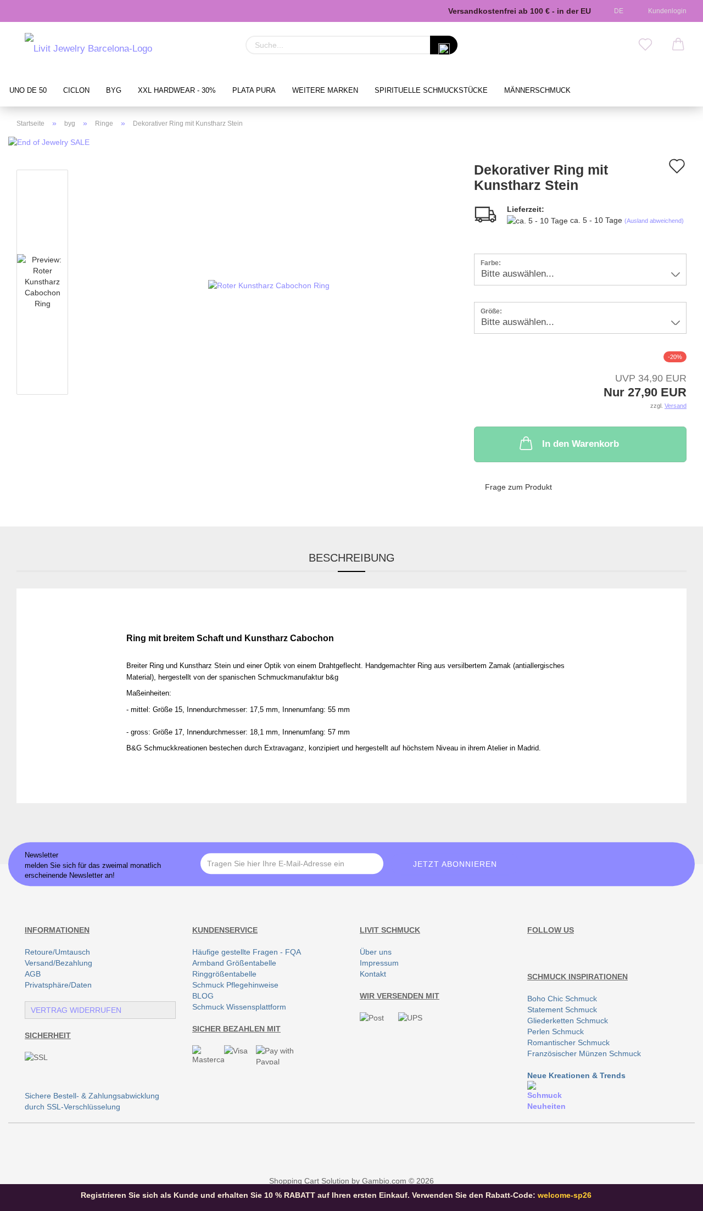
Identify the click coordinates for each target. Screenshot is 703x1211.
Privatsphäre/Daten (58, 984)
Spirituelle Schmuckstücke (431, 90)
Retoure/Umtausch (57, 952)
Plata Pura (254, 90)
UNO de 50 (28, 90)
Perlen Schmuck (555, 1031)
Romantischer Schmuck (568, 1042)
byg (113, 90)
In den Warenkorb (580, 444)
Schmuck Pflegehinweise (235, 984)
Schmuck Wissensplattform (239, 1006)
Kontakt (373, 973)
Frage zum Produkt (518, 487)
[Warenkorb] (678, 45)
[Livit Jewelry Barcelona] (88, 49)
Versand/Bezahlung (58, 962)
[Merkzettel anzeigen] (645, 45)
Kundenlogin (666, 11)
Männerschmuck (537, 90)
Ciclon (76, 90)
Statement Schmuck (562, 1009)
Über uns (376, 952)
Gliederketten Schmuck (567, 1020)
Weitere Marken (325, 90)
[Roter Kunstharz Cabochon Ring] (269, 284)
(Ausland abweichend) (654, 220)
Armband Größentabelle (234, 962)
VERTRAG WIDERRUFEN (76, 1010)
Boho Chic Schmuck (562, 998)
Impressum (379, 962)
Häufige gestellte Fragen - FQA (246, 952)
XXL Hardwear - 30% (177, 90)
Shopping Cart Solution (309, 1180)
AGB (33, 973)
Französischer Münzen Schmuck (584, 1053)
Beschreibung (352, 558)
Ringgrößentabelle (224, 973)
